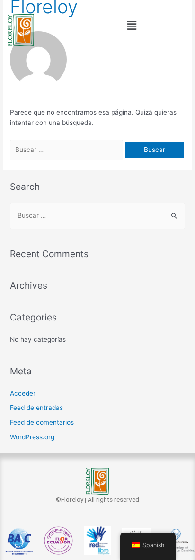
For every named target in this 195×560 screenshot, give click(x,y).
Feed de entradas (36, 407)
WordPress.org (32, 437)
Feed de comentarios (42, 422)
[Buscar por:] (67, 149)
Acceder (22, 393)
